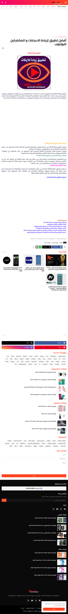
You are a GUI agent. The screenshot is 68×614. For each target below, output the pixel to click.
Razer (51, 364)
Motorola (18, 356)
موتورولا (15, 6)
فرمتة (54, 441)
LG (59, 359)
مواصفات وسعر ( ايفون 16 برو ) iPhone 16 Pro (44, 428)
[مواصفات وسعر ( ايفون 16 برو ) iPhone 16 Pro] (61, 431)
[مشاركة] (3, 48)
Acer (35, 364)
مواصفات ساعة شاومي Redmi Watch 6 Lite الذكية (42, 525)
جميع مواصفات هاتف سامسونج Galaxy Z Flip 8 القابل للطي (40, 387)
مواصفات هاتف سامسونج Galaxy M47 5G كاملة (43, 394)
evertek (63, 364)
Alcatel (27, 359)
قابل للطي (62, 446)
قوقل (10, 6)
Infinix (12, 356)
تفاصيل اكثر (58, 605)
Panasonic (34, 361)
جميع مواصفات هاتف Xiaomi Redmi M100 (45, 540)
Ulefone (13, 361)
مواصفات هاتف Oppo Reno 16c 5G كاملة (45, 575)
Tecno (55, 359)
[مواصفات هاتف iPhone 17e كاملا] (61, 408)
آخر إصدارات (55, 446)
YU (39, 364)
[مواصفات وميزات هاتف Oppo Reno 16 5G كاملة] (61, 570)
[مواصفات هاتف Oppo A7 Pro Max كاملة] (61, 555)
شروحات (9, 441)
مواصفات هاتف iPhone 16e (48, 413)
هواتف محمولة (61, 441)
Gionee (27, 361)
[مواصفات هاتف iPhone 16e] (61, 416)
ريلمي (2, 6)
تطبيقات (56, 37)
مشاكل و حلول (40, 441)
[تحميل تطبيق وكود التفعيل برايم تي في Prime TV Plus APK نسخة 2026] (12, 260)
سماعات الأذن (28, 446)
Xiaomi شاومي (61, 356)
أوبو (38, 6)
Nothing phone (22, 364)
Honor (30, 356)
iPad (52, 361)
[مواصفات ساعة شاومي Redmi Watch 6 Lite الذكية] (61, 527)
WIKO (47, 361)
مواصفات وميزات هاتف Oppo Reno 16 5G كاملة (43, 567)
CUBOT (30, 364)
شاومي (43, 6)
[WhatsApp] (40, 247)
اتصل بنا (22, 608)
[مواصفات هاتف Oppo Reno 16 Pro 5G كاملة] (61, 562)
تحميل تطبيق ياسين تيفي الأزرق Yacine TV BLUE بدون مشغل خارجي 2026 (34, 269)
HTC (7, 359)
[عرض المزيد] (33, 247)
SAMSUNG (53, 356)
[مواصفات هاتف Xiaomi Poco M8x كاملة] (61, 520)
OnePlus (33, 359)
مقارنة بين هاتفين (51, 443)
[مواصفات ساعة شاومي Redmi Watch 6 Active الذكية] (61, 535)
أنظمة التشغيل (61, 443)
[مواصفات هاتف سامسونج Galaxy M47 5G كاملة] (61, 397)
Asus (44, 359)
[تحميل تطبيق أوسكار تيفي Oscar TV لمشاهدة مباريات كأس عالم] (56, 260)
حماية (15, 446)
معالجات (41, 446)
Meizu (16, 359)
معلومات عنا (39, 608)
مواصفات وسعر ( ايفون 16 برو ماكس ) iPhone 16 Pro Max (40, 421)
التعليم (21, 446)
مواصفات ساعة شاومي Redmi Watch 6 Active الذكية (42, 533)
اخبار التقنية (22, 443)
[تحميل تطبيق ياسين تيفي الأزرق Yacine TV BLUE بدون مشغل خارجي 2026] (34, 260)
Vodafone (45, 364)
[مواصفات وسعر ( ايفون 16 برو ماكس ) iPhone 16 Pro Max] (61, 423)
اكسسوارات (48, 446)
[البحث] (2, 2)
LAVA (22, 361)
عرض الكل (4, 251)
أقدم (4, 335)
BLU (11, 359)
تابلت (25, 441)
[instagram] (53, 509)
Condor (63, 361)
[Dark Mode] (6, 2)
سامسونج (53, 6)
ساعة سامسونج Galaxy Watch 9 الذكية (45, 372)
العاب (13, 443)
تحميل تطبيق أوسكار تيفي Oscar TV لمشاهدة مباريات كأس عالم (56, 268)
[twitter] (61, 509)
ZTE (6, 6)
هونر (26, 6)
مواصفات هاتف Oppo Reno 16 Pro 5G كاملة (44, 560)
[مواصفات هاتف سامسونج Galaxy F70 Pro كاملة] (61, 382)
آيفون (48, 6)
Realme (25, 356)
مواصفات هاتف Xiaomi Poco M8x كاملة (45, 518)
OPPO (36, 356)
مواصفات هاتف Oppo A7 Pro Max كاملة (45, 552)
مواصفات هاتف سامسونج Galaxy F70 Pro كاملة (43, 379)
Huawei (42, 356)
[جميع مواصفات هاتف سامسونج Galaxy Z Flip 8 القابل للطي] (61, 389)
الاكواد (43, 443)
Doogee (57, 364)
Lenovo (49, 359)
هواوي (30, 6)
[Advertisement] (34, 22)
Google (57, 361)
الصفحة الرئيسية (62, 37)
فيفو (35, 6)
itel (16, 364)
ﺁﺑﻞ (17, 443)
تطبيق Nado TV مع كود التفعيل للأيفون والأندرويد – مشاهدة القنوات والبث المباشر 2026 (57, 288)
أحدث (64, 335)
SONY (39, 359)
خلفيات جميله (31, 441)
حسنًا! (54, 609)
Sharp (6, 361)
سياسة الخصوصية (30, 608)
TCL (18, 361)
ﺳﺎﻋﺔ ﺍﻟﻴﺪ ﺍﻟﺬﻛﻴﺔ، (18, 441)
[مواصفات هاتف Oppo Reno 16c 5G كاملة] (61, 577)
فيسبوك (7, 443)
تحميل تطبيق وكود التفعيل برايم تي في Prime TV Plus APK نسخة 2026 (12, 269)
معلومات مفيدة (47, 242)
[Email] (36, 247)
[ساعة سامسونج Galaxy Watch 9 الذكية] (61, 374)
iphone (21, 359)
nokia (64, 359)
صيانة (11, 446)
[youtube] (57, 509)
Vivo (47, 356)
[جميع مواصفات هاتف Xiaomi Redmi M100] (61, 542)
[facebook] (64, 509)
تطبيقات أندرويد (55, 242)
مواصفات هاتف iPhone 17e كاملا (47, 406)
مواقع (35, 446)
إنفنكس (21, 6)
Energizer (41, 361)
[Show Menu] (65, 2)
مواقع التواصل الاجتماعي (34, 443)
